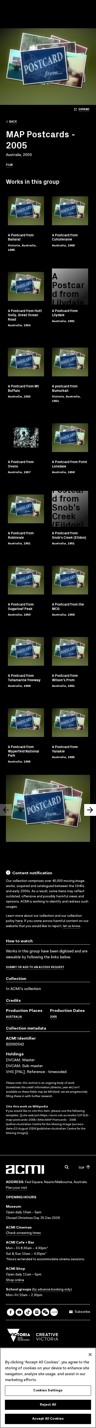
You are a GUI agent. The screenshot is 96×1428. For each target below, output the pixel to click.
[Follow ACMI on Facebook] (11, 1312)
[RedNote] (54, 1312)
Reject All (48, 1404)
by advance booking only (52, 1289)
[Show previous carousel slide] (6, 810)
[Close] (90, 1354)
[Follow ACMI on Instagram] (37, 1312)
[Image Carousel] (48, 809)
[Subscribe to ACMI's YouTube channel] (19, 1312)
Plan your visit (16, 1188)
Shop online (15, 1280)
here (19, 921)
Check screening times (23, 1233)
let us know (71, 926)
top (81, 1167)
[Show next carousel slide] (90, 810)
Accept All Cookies (48, 1418)
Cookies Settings (48, 1390)
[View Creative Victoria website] (33, 1336)
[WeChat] (45, 1312)
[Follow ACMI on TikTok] (28, 1312)
